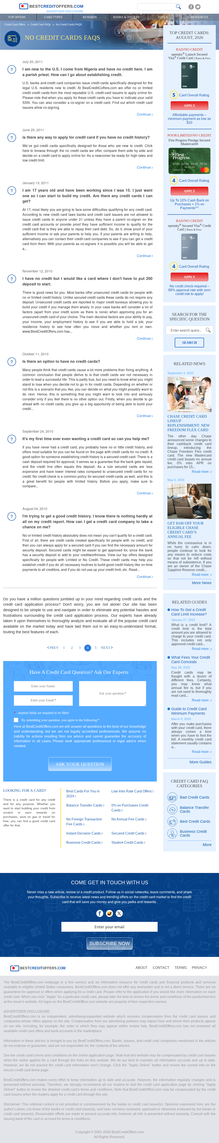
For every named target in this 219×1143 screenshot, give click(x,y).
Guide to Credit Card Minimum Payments (189, 711)
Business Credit (83, 842)
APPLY (189, 105)
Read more (200, 471)
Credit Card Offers (15, 24)
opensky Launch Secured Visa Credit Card (187, 56)
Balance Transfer (84, 805)
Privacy (199, 968)
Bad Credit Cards (194, 797)
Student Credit (127, 842)
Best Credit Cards (195, 821)
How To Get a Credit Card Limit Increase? (189, 612)
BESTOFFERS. (42, 968)
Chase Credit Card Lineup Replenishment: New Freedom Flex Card (188, 423)
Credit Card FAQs (40, 24)
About (142, 968)
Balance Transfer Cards (194, 809)
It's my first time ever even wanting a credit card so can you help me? (85, 438)
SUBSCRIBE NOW (109, 943)
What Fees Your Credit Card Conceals (190, 659)
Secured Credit (127, 833)
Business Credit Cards (193, 833)
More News (202, 583)
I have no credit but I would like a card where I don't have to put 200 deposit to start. (87, 281)
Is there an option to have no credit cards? (61, 361)
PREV (54, 647)
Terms (181, 968)
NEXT (105, 647)
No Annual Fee (127, 819)
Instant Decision (83, 833)
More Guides (200, 762)
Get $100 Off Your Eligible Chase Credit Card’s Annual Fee (185, 530)
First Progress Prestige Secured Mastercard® (189, 142)
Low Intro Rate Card (131, 791)
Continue (144, 114)
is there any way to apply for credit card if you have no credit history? (86, 137)
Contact (161, 968)
